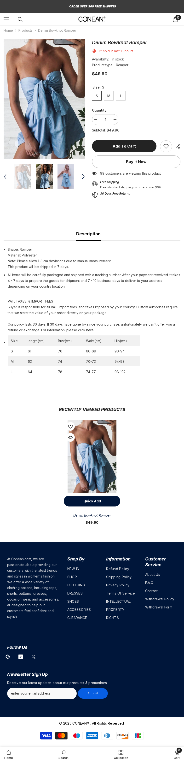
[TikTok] (20, 656)
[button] (5, 176)
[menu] (6, 19)
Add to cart (124, 146)
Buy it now (136, 161)
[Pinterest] (7, 656)
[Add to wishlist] (70, 426)
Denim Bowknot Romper (92, 515)
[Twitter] (33, 656)
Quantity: (99, 110)
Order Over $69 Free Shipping (92, 6)
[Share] (176, 146)
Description (88, 233)
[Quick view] (70, 437)
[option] (44, 99)
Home (8, 30)
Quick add (92, 501)
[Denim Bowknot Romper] (92, 456)
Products (25, 30)
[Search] (20, 19)
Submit (92, 693)
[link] (166, 146)
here (90, 330)
